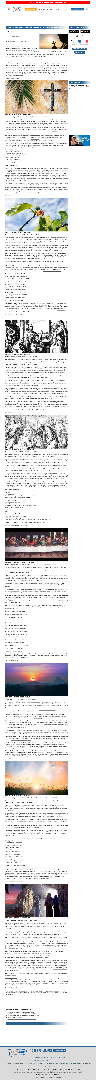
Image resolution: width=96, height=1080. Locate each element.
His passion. (44, 56)
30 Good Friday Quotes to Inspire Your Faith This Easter (22, 1019)
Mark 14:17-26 (31, 564)
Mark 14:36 (8, 600)
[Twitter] (72, 41)
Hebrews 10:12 (59, 816)
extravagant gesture (38, 459)
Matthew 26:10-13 (44, 470)
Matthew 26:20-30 (21, 564)
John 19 (37, 798)
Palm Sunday (38, 143)
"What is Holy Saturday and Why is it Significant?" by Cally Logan (31, 878)
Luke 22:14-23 (39, 564)
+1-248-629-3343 (60, 1057)
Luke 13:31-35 (35, 356)
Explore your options (79, 48)
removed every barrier (47, 746)
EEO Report (38, 1063)
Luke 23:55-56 (29, 802)
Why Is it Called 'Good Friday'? (15, 1017)
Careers (52, 1066)
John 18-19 (37, 699)
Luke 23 (30, 798)
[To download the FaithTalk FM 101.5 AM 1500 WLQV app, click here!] (74, 31)
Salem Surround (46, 1066)
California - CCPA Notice (12, 1063)
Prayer (16, 489)
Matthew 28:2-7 (20, 920)
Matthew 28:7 (56, 934)
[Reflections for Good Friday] (36, 679)
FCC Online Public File (48, 1063)
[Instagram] (87, 41)
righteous (44, 305)
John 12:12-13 (45, 117)
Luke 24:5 (11, 928)
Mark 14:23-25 (37, 580)
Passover (58, 119)
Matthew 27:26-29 (50, 710)
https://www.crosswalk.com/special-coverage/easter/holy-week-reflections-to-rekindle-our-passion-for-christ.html (37, 993)
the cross (40, 732)
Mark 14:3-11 (19, 451)
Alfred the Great (24, 657)
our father (54, 131)
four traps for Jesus (18, 367)
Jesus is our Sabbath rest (47, 816)
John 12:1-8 (35, 451)
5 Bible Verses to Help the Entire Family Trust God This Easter (24, 1014)
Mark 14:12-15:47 (22, 699)
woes (55, 375)
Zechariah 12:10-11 (26, 383)
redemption (8, 822)
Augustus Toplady (61, 184)
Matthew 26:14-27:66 (11, 699)
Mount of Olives (62, 383)
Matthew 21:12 (57, 250)
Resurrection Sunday (13, 973)
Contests (50, 9)
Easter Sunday (59, 875)
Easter (8, 31)
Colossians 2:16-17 (52, 798)
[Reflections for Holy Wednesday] (36, 431)
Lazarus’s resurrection (24, 121)
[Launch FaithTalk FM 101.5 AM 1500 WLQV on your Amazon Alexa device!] (79, 36)
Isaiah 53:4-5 (37, 718)
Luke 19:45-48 (28, 234)
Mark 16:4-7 (28, 920)
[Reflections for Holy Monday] (36, 214)
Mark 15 (25, 798)
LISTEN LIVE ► (31, 9)
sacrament (22, 611)
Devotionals (75, 82)
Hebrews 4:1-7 (9, 835)
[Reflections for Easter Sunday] (36, 900)
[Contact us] (49, 1051)
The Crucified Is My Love (58, 487)
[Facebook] (79, 41)
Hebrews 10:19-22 (21, 746)
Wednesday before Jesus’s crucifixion (17, 454)
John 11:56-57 (44, 125)
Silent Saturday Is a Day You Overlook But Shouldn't (21, 1012)
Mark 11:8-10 (29, 117)
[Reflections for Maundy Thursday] (36, 544)
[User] (44, 1051)
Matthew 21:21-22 (40, 258)
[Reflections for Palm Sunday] (36, 97)
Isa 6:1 (49, 170)
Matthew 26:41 (17, 592)
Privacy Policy (23, 1063)
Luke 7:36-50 (27, 451)
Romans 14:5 (43, 798)
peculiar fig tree (48, 239)
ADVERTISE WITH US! (77, 9)
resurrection (34, 720)
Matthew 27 (19, 798)
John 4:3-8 (18, 948)
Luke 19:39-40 (34, 139)
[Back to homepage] (16, 1052)
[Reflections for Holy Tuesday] (36, 336)
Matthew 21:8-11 (20, 117)
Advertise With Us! (79, 52)
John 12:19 (50, 140)
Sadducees (23, 362)
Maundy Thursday (10, 654)
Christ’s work (29, 973)
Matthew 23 (19, 356)
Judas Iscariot (32, 460)
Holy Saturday (41, 800)
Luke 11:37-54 (27, 356)
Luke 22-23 (31, 699)
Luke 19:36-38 (37, 117)
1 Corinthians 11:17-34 (50, 564)
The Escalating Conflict (42, 377)
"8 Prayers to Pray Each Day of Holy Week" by (26, 522)
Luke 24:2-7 (35, 920)
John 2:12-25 (35, 234)
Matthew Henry (23, 180)
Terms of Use (31, 1063)
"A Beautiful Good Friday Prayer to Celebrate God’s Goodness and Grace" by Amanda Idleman (37, 756)
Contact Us (54, 1059)
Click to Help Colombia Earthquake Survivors (48, 2)
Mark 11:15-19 (20, 234)
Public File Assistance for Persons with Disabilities (68, 1063)
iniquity (66, 404)
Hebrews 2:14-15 (38, 827)
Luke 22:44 (42, 710)
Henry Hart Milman (10, 165)
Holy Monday (12, 261)
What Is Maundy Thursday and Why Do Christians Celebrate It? (24, 1015)
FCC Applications (86, 1063)
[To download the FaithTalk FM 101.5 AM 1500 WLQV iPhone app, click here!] (85, 31)
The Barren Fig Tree (17, 300)
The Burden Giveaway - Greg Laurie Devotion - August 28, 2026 (79, 86)
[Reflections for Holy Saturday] (36, 778)
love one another (54, 583)
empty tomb (22, 48)
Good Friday (56, 720)
